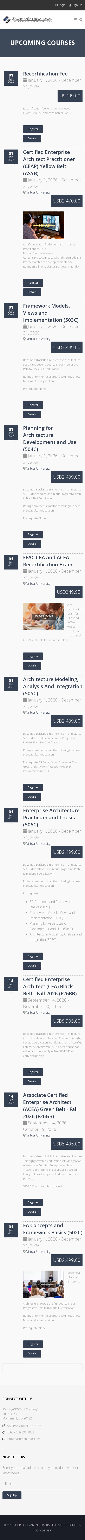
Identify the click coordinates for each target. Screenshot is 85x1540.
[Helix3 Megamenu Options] (75, 19)
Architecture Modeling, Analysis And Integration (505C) (53, 686)
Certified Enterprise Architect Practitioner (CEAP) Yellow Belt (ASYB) (49, 162)
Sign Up (77, 5)
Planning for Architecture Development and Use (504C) (49, 438)
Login (62, 5)
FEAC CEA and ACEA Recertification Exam (47, 561)
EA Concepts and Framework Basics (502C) (53, 1229)
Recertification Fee (45, 73)
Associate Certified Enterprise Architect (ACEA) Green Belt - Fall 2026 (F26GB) (50, 1105)
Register (33, 129)
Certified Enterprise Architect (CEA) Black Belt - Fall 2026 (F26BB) (50, 986)
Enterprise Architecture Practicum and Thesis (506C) (51, 817)
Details (32, 138)
